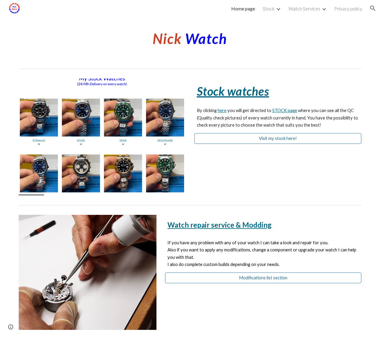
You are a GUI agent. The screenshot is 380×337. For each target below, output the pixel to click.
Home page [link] (243, 8)
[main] (190, 37)
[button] (373, 8)
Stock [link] (269, 8)
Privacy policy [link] (348, 8)
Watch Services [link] (304, 8)
